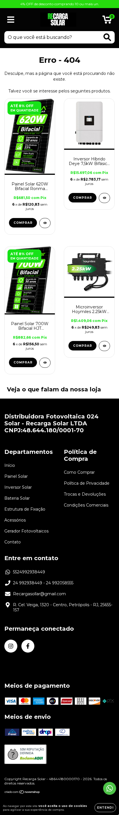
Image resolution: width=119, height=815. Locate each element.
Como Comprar (79, 472)
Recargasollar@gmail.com (39, 593)
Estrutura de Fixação (24, 509)
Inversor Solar (18, 487)
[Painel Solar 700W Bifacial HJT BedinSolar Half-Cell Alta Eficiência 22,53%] (45, 363)
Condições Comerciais (86, 505)
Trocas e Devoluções (85, 494)
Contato (12, 542)
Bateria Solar (17, 498)
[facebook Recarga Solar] (27, 646)
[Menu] (10, 19)
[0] (107, 21)
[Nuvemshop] (22, 792)
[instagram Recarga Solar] (10, 646)
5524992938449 (29, 572)
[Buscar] (107, 37)
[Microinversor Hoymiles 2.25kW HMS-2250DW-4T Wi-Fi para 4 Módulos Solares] (104, 346)
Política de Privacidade (86, 483)
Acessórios (15, 520)
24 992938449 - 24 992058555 (43, 582)
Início (9, 465)
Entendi (105, 808)
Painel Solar (16, 476)
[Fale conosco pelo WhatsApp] (109, 788)
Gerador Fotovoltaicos (26, 531)
